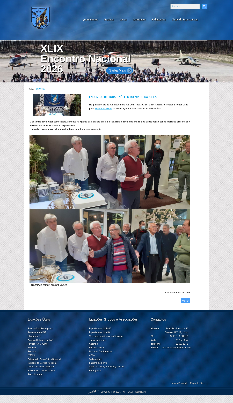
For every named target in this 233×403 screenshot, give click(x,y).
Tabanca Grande (97, 340)
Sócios (123, 19)
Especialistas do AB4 (99, 332)
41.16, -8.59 (182, 340)
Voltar (185, 300)
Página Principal (179, 383)
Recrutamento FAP (37, 332)
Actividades (139, 19)
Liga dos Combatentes (100, 351)
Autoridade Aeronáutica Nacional (44, 359)
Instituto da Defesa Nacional (42, 362)
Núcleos (109, 19)
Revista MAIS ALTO (37, 343)
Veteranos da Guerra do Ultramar (106, 336)
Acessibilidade (35, 374)
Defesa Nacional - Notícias (41, 366)
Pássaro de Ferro (98, 362)
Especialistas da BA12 (100, 328)
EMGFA (31, 355)
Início (31, 89)
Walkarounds (95, 359)
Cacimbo (93, 343)
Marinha (32, 347)
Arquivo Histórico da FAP (40, 340)
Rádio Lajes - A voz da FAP (41, 370)
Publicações (159, 19)
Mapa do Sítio (197, 383)
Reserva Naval (96, 347)
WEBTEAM (140, 391)
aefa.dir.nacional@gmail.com (176, 347)
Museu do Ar (34, 336)
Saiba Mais (163, 70)
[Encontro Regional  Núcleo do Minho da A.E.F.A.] (57, 105)
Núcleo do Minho (103, 108)
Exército (32, 351)
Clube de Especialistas (185, 19)
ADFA (92, 355)
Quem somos (90, 19)
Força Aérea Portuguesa (40, 328)
